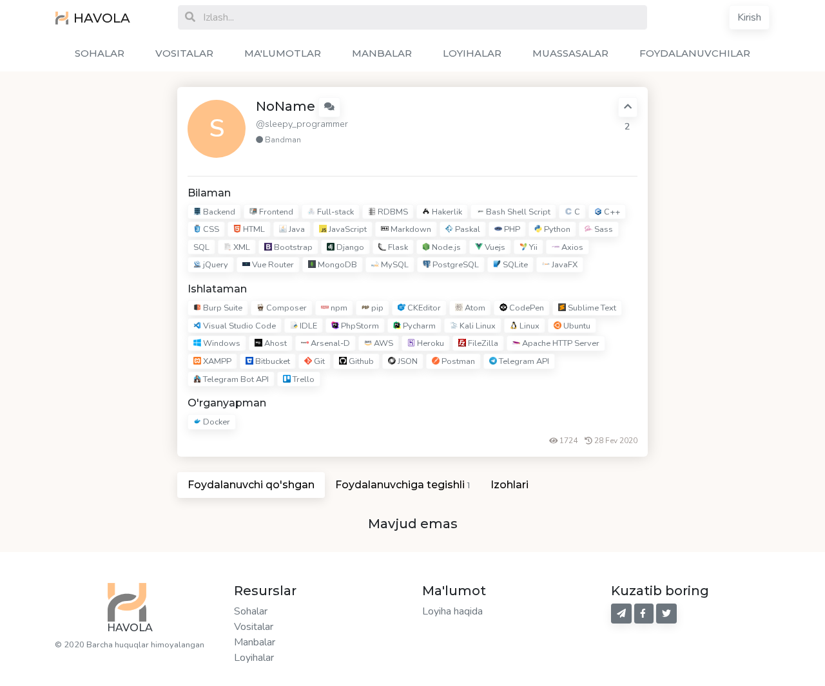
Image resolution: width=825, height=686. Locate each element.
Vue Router (272, 265)
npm (338, 308)
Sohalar (250, 611)
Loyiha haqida (452, 611)
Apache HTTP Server (559, 344)
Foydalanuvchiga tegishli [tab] (402, 485)
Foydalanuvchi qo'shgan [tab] (251, 485)
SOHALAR (99, 53)
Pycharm (418, 326)
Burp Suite (221, 308)
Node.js (445, 247)
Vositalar (253, 627)
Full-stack (334, 212)
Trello (303, 379)
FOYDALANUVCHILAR (694, 53)
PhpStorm (359, 326)
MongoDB (336, 265)
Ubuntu (575, 326)
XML (240, 247)
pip (376, 308)
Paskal (466, 229)
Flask (397, 247)
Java (296, 229)
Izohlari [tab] (509, 485)
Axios (571, 247)
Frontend (275, 212)
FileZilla (482, 344)
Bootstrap (292, 247)
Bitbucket (271, 361)
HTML (253, 229)
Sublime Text (591, 308)
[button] (329, 107)
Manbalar (254, 642)
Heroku (429, 344)
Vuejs (494, 247)
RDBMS (392, 212)
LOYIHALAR (472, 53)
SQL (201, 247)
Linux (528, 326)
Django (349, 247)
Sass (602, 229)
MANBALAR (382, 53)
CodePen (525, 308)
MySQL (394, 265)
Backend (218, 212)
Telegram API (523, 361)
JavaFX (564, 265)
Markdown (410, 229)
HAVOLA (101, 18)
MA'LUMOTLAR (282, 53)
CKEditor (423, 308)
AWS (382, 344)
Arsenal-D (329, 344)
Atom (474, 308)
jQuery (214, 265)
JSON (407, 361)
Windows (220, 344)
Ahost (274, 344)
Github (360, 361)
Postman (457, 361)
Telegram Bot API (235, 379)
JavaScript (347, 229)
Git (318, 361)
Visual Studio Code (238, 326)
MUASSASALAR (570, 53)
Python (556, 229)
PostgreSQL (455, 265)
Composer (285, 308)
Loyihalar (254, 658)
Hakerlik (446, 212)
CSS (210, 229)
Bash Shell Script (517, 212)
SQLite (514, 265)
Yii (532, 247)
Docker (215, 422)
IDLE (307, 326)
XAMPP (216, 361)
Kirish (749, 17)
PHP (511, 229)
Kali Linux (477, 326)
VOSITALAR (184, 53)
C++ (611, 212)
